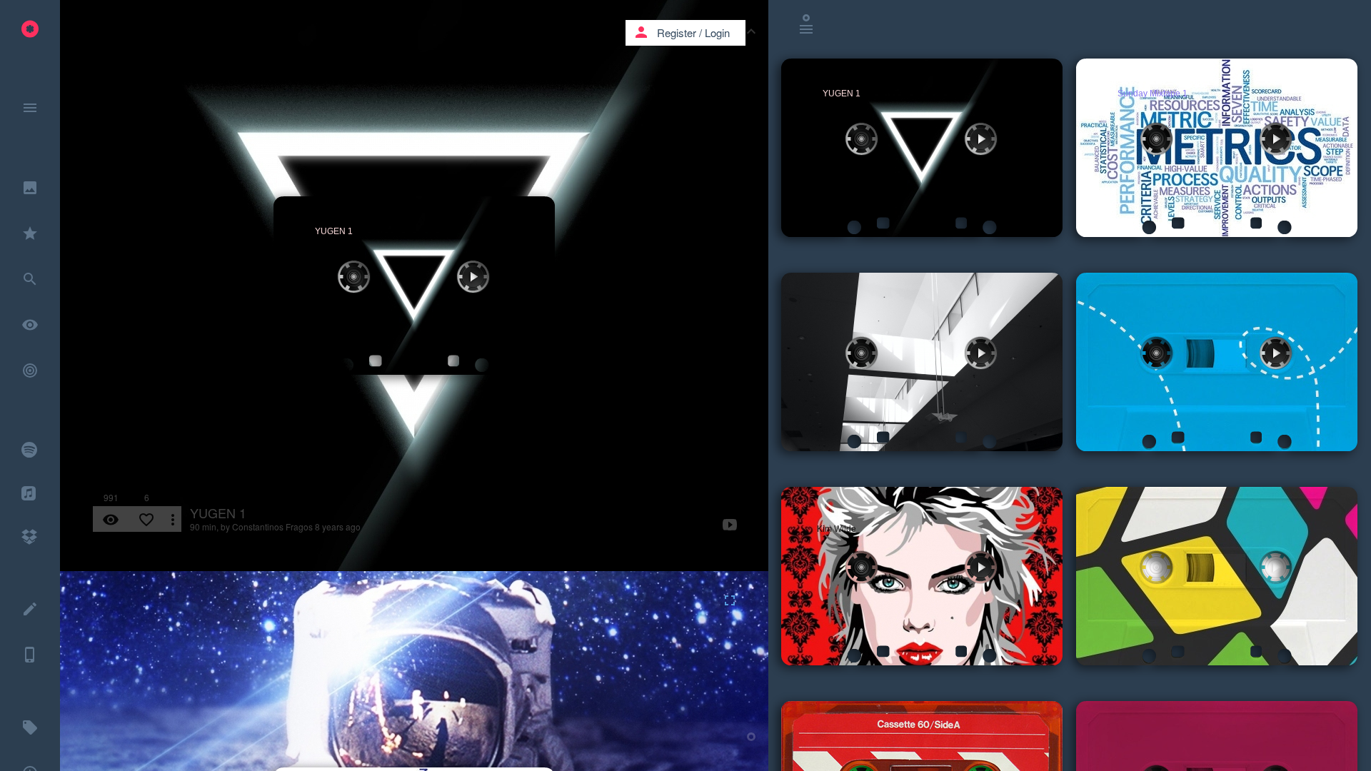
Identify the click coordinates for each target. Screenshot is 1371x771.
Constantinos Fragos (272, 526)
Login (717, 32)
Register (676, 32)
